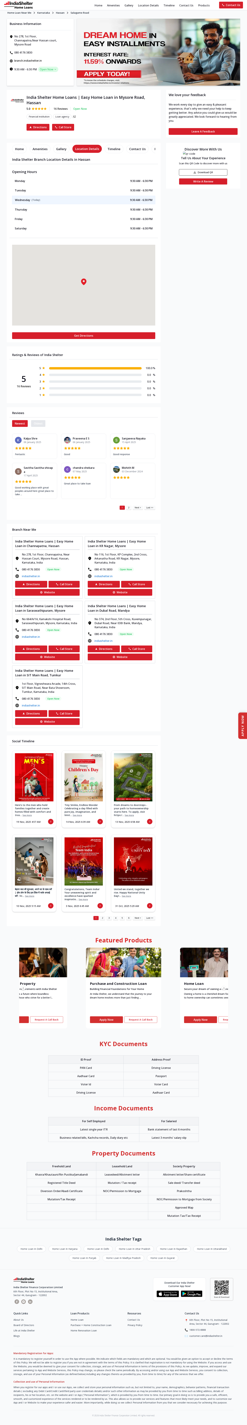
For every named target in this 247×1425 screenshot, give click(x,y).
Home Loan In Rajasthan (173, 1248)
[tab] (19, 149)
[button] (83, 281)
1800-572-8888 (197, 1329)
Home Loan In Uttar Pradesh (134, 1248)
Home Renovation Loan (84, 1330)
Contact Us (186, 5)
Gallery (129, 5)
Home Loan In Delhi (31, 1248)
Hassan (60, 12)
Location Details (148, 5)
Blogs (16, 1335)
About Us (18, 1319)
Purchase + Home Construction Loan (91, 1325)
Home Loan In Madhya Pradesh (123, 1258)
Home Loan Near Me (19, 12)
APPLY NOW (243, 725)
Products (204, 5)
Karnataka (43, 12)
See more (27, 815)
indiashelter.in (31, 576)
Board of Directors (23, 1325)
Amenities (113, 5)
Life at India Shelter (24, 1330)
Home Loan (77, 1319)
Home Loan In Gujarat (162, 1258)
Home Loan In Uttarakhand (212, 1248)
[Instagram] (23, 1301)
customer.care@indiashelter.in (205, 1335)
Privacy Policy (135, 1325)
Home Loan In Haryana (64, 1248)
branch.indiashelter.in (28, 60)
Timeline (169, 5)
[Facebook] (16, 1301)
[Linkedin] (30, 1301)
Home (98, 5)
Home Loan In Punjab (84, 1258)
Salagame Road (80, 12)
